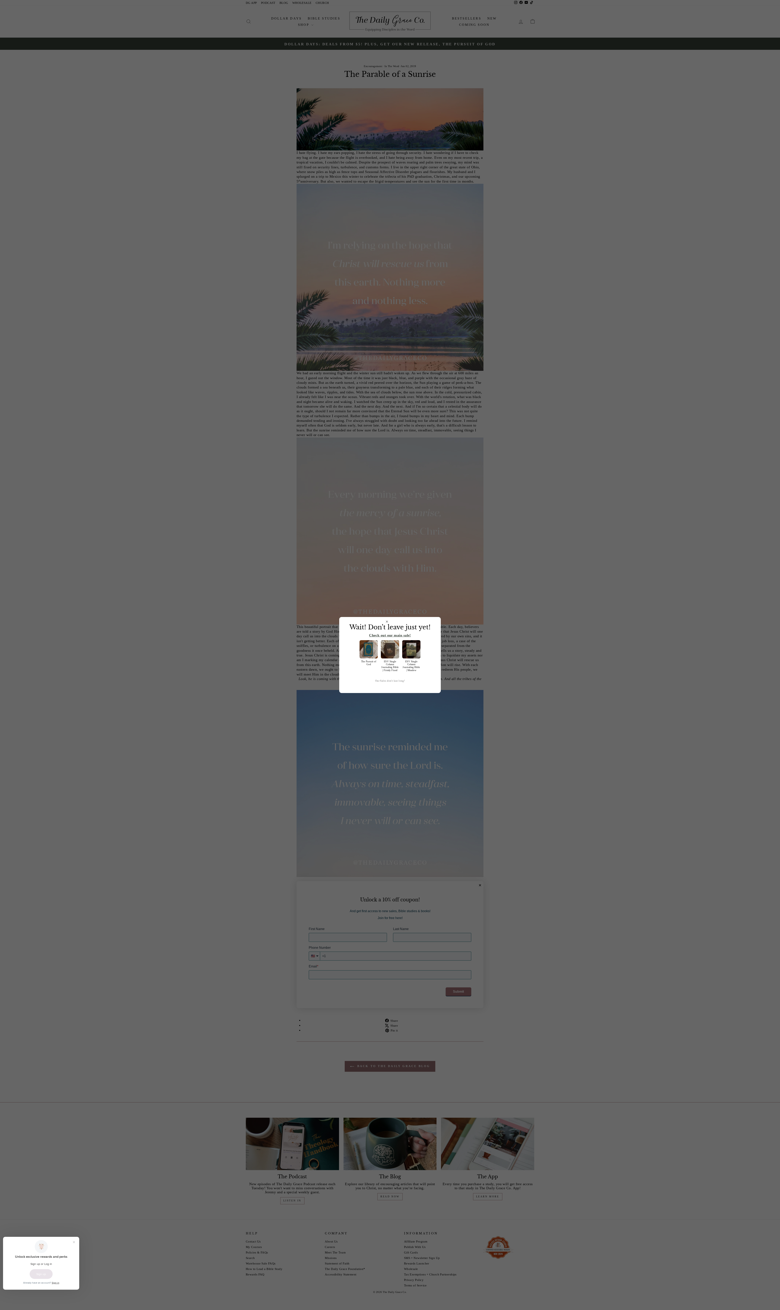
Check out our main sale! (390, 635)
